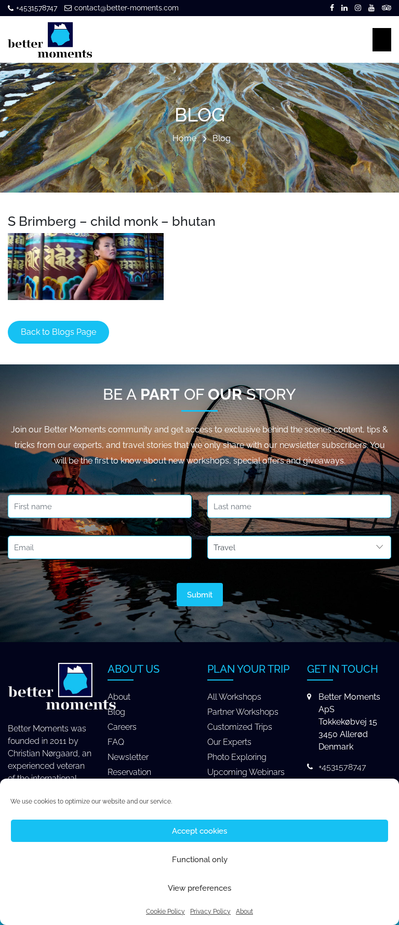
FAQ (116, 742)
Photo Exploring (237, 757)
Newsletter (128, 757)
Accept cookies (199, 831)
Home (184, 139)
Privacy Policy (210, 911)
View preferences (199, 888)
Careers (122, 727)
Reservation (129, 772)
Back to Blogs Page (58, 332)
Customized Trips (239, 727)
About (244, 911)
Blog (221, 139)
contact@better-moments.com (126, 8)
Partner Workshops (242, 712)
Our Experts (229, 742)
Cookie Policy (165, 911)
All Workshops (234, 697)
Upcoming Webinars (246, 772)
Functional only (200, 859)
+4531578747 (36, 8)
